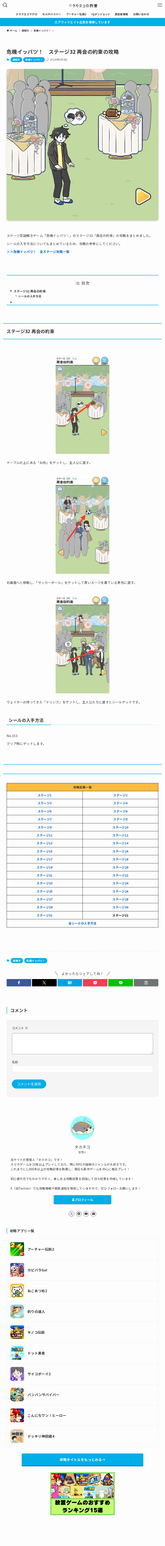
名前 (15, 1062)
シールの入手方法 (29, 296)
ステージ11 (44, 835)
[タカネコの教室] (82, 5)
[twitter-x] (71, 1214)
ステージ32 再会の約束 (30, 291)
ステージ (43, 899)
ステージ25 (44, 891)
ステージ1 (45, 795)
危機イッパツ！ (34, 59)
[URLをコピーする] (146, 982)
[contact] (93, 1214)
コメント (20, 1028)
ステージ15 (44, 851)
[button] (19, 982)
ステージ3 (45, 803)
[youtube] (86, 1214)
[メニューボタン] (160, 5)
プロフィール (84, 1200)
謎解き (16, 59)
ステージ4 (120, 803)
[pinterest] (79, 1214)
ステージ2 (120, 795)
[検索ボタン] (5, 5)
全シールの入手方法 (82, 923)
